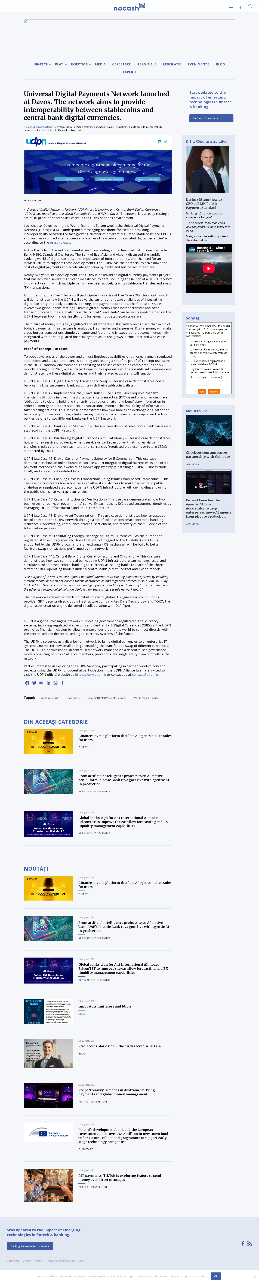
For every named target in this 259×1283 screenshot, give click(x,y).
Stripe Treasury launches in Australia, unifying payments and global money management (116, 1092)
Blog (220, 64)
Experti (129, 72)
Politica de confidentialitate (60, 1260)
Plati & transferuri (43, 126)
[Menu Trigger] (231, 7)
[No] (254, 1276)
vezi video (192, 464)
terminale (146, 64)
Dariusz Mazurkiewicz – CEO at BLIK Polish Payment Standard (206, 204)
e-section (79, 64)
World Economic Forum (146, 697)
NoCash (28, 126)
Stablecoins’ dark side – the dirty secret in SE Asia (119, 1046)
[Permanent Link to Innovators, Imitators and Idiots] (48, 1023)
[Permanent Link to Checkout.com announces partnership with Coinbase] (209, 449)
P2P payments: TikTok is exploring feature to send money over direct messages (119, 1178)
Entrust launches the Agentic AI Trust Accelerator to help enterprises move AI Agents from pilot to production (208, 508)
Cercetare (121, 64)
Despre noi (13, 1260)
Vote (201, 391)
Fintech (41, 64)
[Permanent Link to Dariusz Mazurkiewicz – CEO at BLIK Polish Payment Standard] (207, 196)
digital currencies (50, 697)
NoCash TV (196, 410)
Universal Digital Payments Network (107, 697)
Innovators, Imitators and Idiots (105, 1006)
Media (100, 64)
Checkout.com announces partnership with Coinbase (208, 455)
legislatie (172, 64)
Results (214, 391)
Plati (59, 64)
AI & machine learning (94, 791)
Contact (27, 1260)
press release (60, 242)
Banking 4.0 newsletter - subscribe (206, 119)
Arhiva (38, 1260)
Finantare (85, 1149)
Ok (215, 1276)
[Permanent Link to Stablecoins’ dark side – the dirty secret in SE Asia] (48, 1067)
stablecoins (73, 697)
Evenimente (198, 64)
